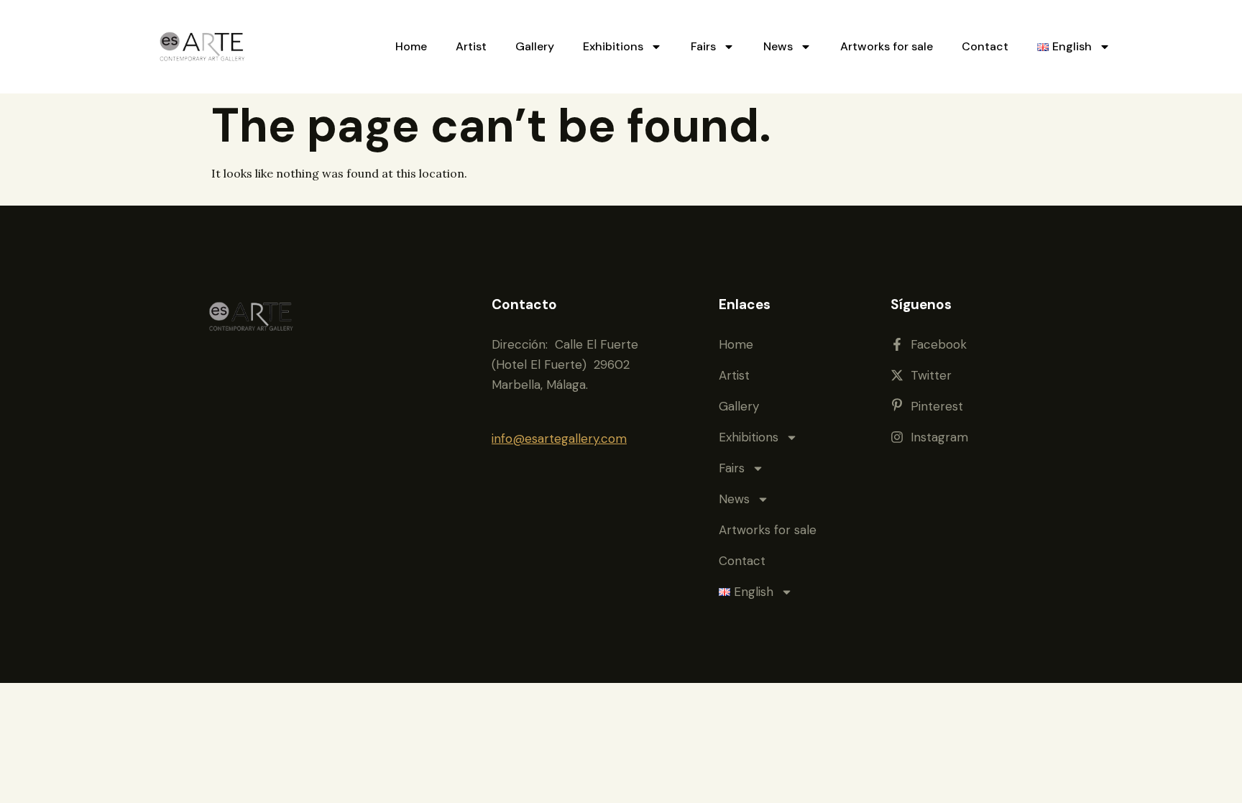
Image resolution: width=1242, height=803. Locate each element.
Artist (471, 46)
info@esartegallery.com (559, 438)
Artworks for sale (886, 46)
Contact (985, 46)
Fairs (703, 46)
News (778, 46)
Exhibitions (613, 46)
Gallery (534, 46)
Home (411, 46)
